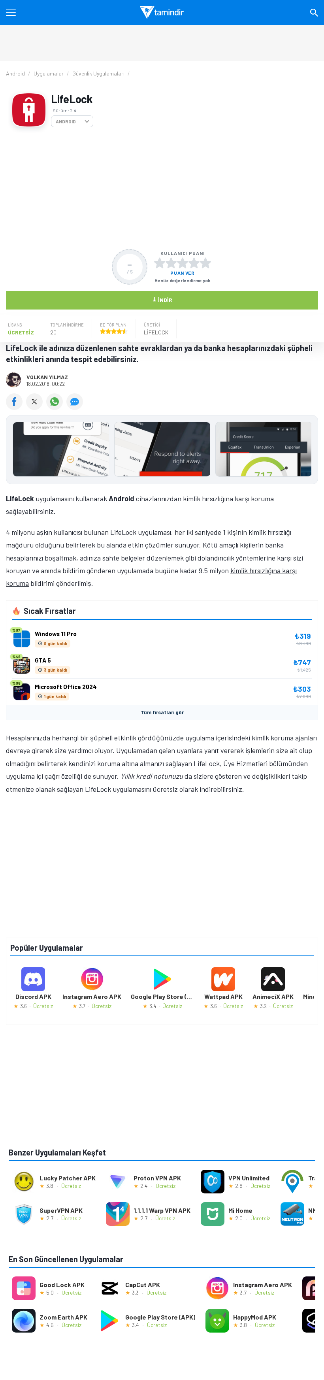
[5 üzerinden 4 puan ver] (194, 262)
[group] (162, 451)
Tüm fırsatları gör (162, 712)
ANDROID (66, 121)
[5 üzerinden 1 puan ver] (159, 262)
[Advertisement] (162, 188)
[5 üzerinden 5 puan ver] (205, 262)
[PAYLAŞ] (16, 407)
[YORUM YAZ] (75, 407)
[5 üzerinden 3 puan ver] (182, 262)
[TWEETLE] (36, 407)
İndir (162, 299)
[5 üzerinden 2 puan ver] (171, 262)
